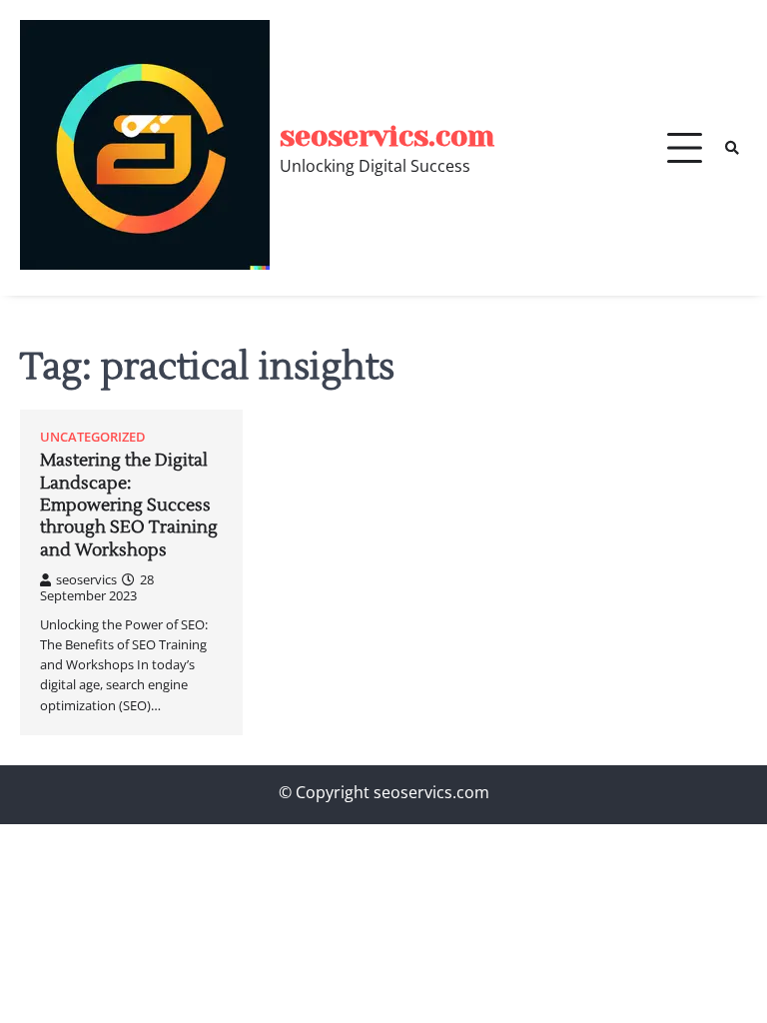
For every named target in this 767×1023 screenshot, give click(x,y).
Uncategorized (93, 437)
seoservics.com (387, 136)
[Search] (732, 148)
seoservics (86, 579)
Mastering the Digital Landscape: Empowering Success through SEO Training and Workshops (129, 505)
